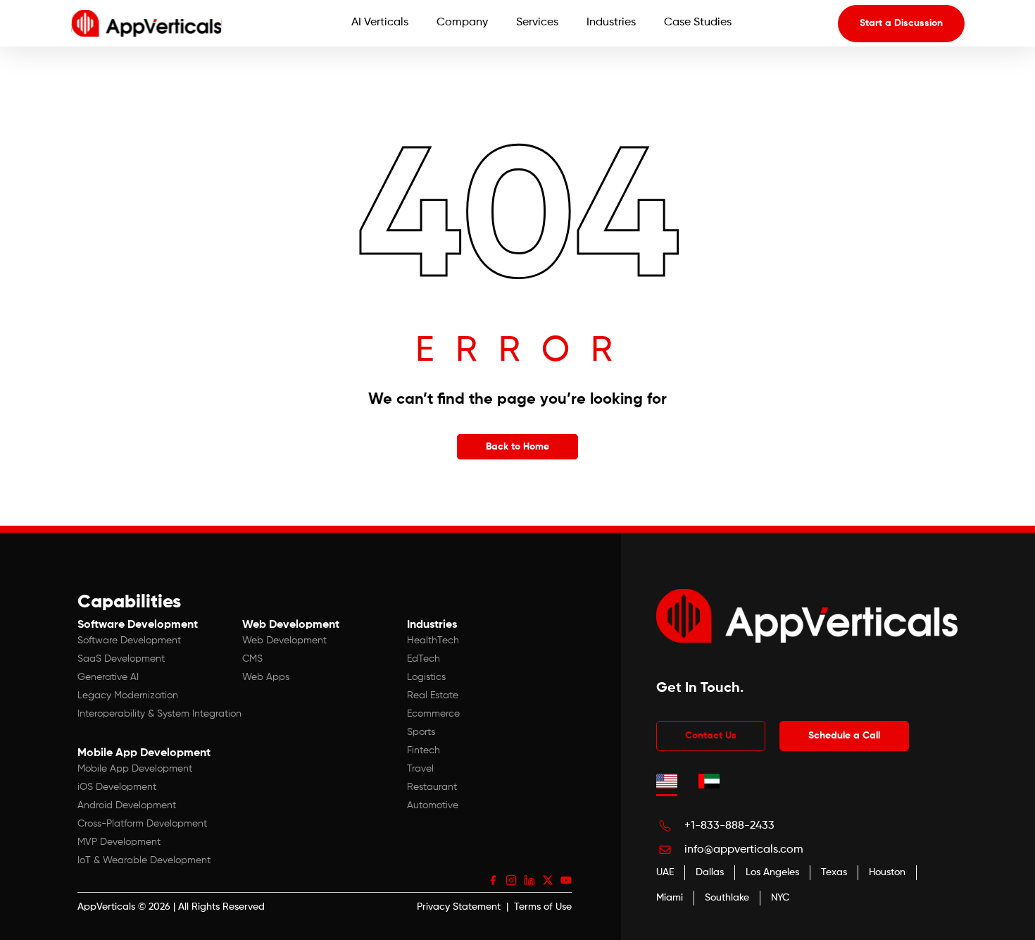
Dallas (710, 872)
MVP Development (119, 842)
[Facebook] (492, 880)
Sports (421, 732)
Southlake (727, 898)
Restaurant (432, 787)
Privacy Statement (459, 907)
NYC (780, 898)
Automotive (432, 805)
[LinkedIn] (529, 880)
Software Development (129, 640)
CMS (252, 659)
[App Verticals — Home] (146, 23)
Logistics (426, 677)
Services (537, 22)
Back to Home (517, 447)
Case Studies (698, 22)
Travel (420, 769)
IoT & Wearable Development (144, 860)
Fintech (423, 750)
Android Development (126, 805)
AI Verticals (379, 22)
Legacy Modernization (127, 695)
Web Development (284, 640)
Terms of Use (543, 907)
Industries (611, 22)
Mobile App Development (134, 769)
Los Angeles (772, 872)
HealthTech (433, 640)
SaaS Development (121, 659)
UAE (665, 872)
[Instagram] (511, 880)
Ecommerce (433, 714)
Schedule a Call (844, 736)
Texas (834, 872)
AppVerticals (106, 907)
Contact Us (710, 736)
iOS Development (116, 787)
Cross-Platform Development (142, 824)
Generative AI (108, 677)
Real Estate (432, 695)
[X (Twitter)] (547, 880)
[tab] (666, 780)
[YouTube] (566, 880)
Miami (669, 898)
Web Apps (265, 677)
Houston (887, 872)
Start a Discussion (901, 23)
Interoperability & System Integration (159, 714)
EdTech (423, 659)
